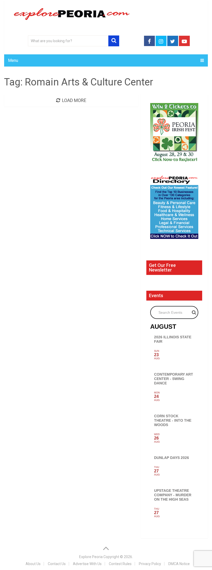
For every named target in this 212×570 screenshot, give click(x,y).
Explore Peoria (91, 557)
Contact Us (57, 564)
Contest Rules (120, 564)
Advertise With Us (87, 564)
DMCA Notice (179, 564)
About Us (33, 564)
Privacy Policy (150, 564)
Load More (74, 100)
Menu (13, 60)
